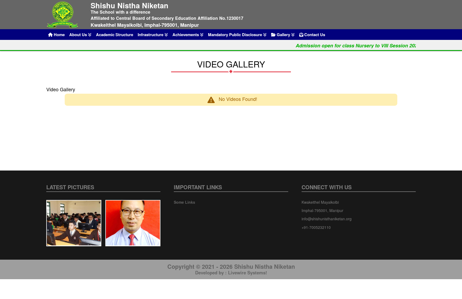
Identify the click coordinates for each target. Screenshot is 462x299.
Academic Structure (114, 34)
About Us (78, 34)
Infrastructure (151, 34)
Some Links (184, 202)
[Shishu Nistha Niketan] (65, 14)
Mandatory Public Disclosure (235, 34)
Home (59, 34)
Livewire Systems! (247, 272)
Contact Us (314, 34)
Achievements (186, 34)
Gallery (283, 34)
